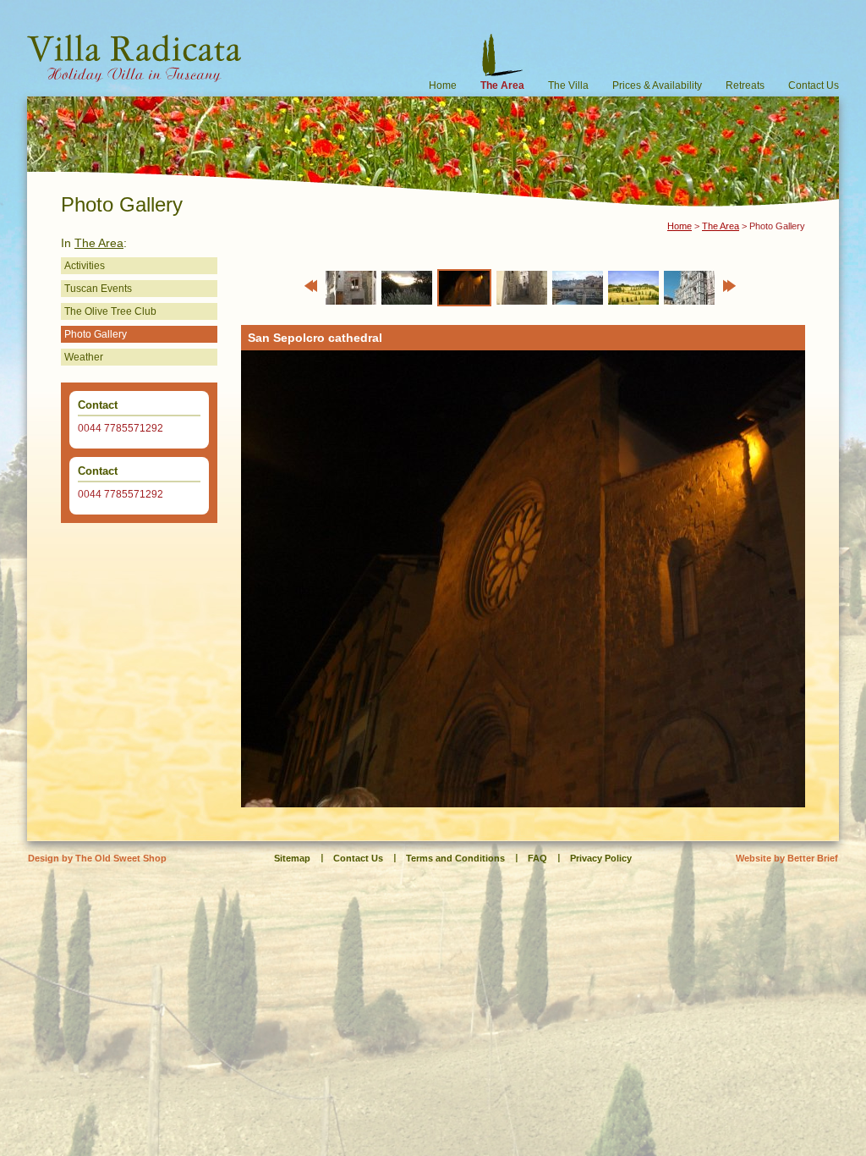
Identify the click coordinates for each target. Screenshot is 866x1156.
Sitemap (292, 858)
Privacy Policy (601, 858)
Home (443, 85)
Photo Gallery (95, 334)
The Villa (568, 85)
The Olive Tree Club (110, 311)
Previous (310, 285)
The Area (502, 85)
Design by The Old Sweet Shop (97, 858)
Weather (83, 357)
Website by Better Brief (787, 858)
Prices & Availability (657, 85)
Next (729, 285)
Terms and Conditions (455, 858)
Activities (84, 266)
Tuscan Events (98, 289)
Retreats (745, 85)
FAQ (537, 858)
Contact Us (813, 85)
